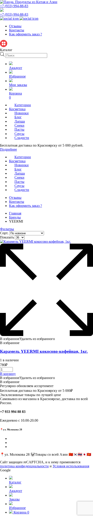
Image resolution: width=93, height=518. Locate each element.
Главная (15, 213)
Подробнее (8, 149)
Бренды (15, 217)
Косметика (17, 109)
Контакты (16, 30)
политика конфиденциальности (24, 466)
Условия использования (71, 466)
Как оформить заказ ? (25, 34)
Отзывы (15, 26)
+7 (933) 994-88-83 (14, 6)
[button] (27, 339)
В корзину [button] (8, 374)
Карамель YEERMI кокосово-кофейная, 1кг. (44, 351)
